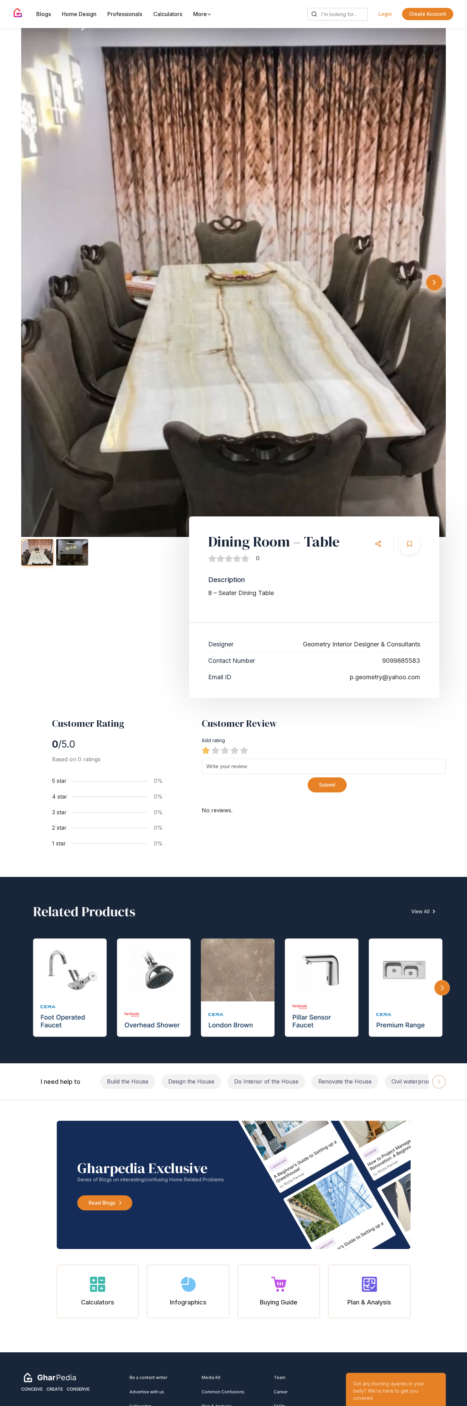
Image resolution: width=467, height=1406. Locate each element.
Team (279, 1377)
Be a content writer (148, 1377)
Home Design (79, 14)
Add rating (213, 740)
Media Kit (211, 1377)
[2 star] (215, 750)
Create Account (427, 14)
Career (281, 1391)
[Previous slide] (33, 282)
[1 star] (206, 750)
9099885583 (401, 660)
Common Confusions (223, 1391)
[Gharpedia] (50, 1377)
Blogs (43, 14)
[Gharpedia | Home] (18, 12)
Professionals (124, 14)
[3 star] (225, 750)
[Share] (378, 544)
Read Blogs (102, 1203)
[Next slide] (434, 282)
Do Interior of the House (266, 1081)
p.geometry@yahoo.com (385, 677)
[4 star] (234, 750)
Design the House (191, 1081)
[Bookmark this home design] (409, 544)
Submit (327, 785)
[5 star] (244, 750)
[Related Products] (233, 970)
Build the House (127, 1081)
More (200, 14)
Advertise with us (147, 1391)
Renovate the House (345, 1081)
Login (385, 14)
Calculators (167, 14)
